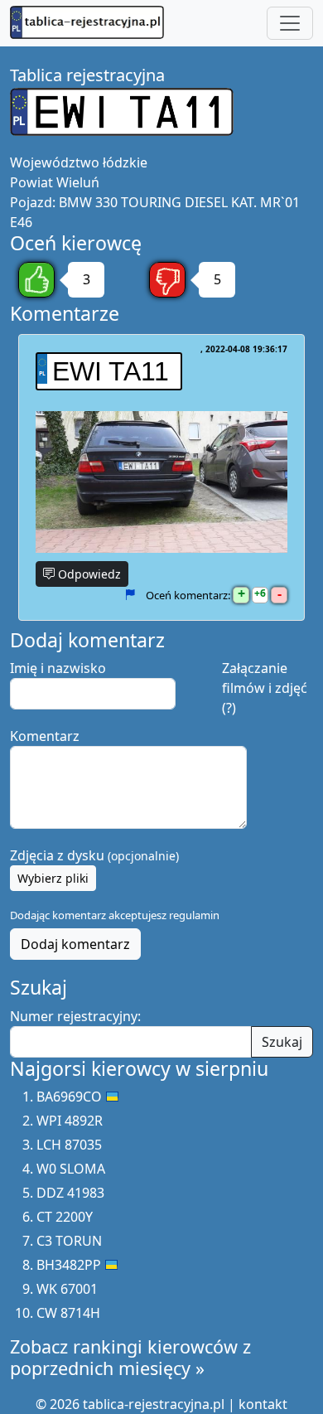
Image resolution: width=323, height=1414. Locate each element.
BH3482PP (68, 1265)
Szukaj (282, 1042)
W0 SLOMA (70, 1169)
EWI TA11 (110, 371)
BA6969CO (69, 1096)
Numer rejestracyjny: (75, 1016)
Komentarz (45, 736)
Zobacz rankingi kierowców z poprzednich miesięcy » (130, 1357)
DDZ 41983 (70, 1193)
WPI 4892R (69, 1120)
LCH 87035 (69, 1145)
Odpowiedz (88, 574)
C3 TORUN (69, 1241)
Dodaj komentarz (75, 944)
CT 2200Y (64, 1217)
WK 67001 (67, 1289)
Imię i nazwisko (58, 668)
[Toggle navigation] (290, 23)
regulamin (194, 915)
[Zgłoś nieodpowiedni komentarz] (129, 594)
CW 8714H (68, 1313)
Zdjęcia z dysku (94, 855)
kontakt (263, 1404)
